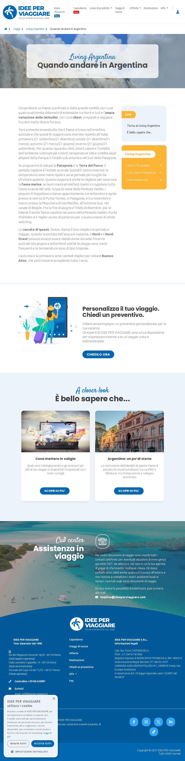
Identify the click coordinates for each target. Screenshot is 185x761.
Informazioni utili (137, 179)
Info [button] (163, 8)
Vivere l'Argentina (138, 165)
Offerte (73, 653)
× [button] (53, 698)
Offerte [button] (134, 8)
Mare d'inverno (59, 12)
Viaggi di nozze (119, 10)
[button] (30, 751)
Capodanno (80, 10)
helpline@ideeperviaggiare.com (123, 597)
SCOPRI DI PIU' (54, 491)
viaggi (16, 28)
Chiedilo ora (98, 354)
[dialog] (31, 726)
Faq (71, 680)
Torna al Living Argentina (143, 125)
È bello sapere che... (139, 132)
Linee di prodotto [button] (100, 8)
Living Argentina (35, 28)
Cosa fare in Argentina (141, 172)
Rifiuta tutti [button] (18, 743)
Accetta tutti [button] (42, 743)
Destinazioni (151, 8)
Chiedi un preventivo (81, 667)
